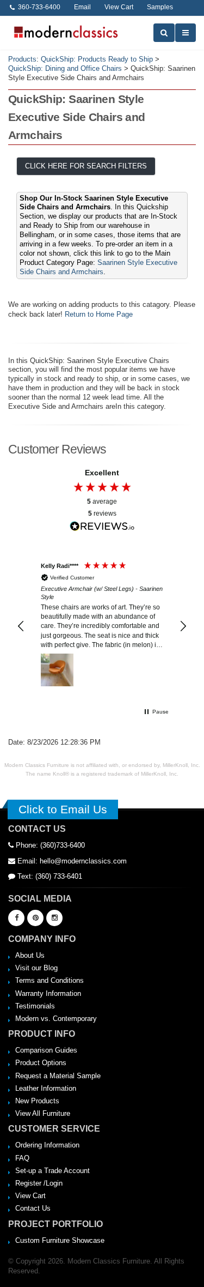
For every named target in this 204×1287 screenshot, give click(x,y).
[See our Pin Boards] (35, 918)
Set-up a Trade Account (52, 1171)
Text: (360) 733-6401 (48, 876)
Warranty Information (48, 993)
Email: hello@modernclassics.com (71, 861)
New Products (37, 1101)
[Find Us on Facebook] (16, 918)
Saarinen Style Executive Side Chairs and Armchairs (98, 267)
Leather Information (45, 1088)
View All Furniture (42, 1113)
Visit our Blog (36, 968)
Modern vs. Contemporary (56, 1018)
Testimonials (35, 1006)
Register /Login (39, 1183)
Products (22, 59)
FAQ (22, 1158)
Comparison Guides (46, 1050)
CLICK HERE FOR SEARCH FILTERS (86, 166)
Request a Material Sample (58, 1076)
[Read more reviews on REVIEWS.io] (102, 526)
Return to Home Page (99, 314)
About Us (30, 955)
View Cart (30, 1196)
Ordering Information (47, 1145)
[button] (21, 626)
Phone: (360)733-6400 (49, 845)
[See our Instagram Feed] (54, 918)
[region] (102, 626)
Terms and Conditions (49, 980)
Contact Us (33, 1208)
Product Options (40, 1063)
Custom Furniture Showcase (59, 1240)
